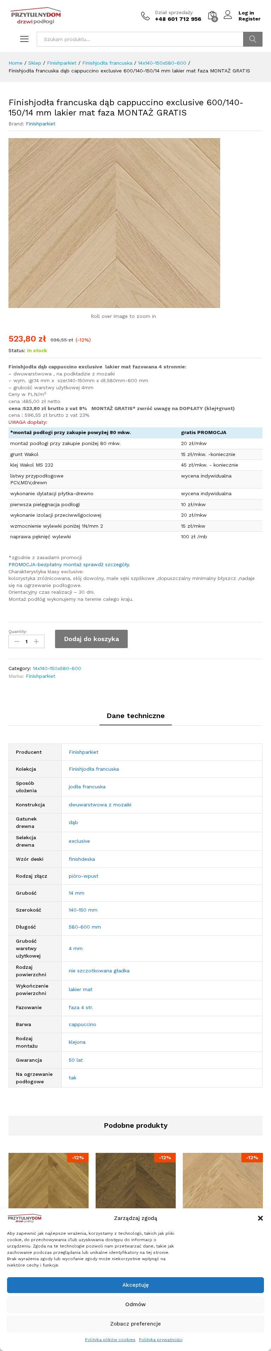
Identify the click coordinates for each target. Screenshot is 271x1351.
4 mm (76, 948)
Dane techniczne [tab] (136, 715)
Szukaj (253, 39)
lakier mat (80, 989)
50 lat (76, 1060)
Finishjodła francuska (94, 769)
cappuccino (82, 1024)
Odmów (135, 1304)
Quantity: (17, 631)
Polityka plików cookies (110, 1339)
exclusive (79, 841)
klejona (77, 1042)
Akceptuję (135, 1285)
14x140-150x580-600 (57, 668)
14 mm (76, 893)
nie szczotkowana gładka (99, 970)
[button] (260, 1218)
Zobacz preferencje (135, 1324)
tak (72, 1077)
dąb (73, 822)
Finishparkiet (40, 123)
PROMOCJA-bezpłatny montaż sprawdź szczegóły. (69, 564)
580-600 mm (85, 927)
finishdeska (82, 859)
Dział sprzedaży (174, 12)
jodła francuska (87, 786)
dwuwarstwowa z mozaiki (100, 804)
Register (249, 19)
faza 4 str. (81, 1007)
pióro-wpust (83, 876)
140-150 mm (83, 910)
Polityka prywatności (160, 1339)
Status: (16, 350)
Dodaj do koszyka (91, 638)
